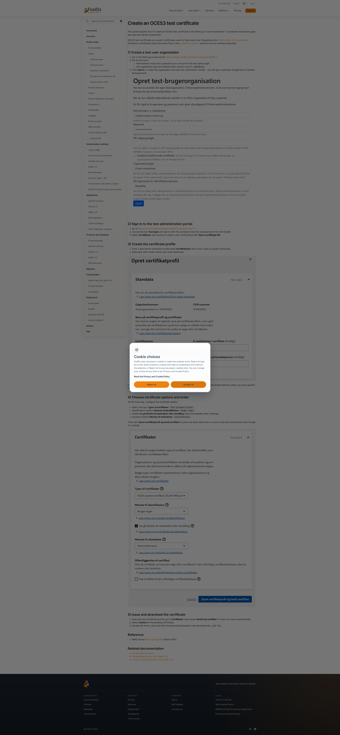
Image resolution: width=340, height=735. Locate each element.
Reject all (151, 384)
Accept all (188, 384)
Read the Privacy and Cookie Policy (152, 376)
